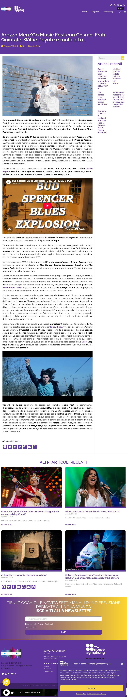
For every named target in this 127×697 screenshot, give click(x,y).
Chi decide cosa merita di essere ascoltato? (103, 98)
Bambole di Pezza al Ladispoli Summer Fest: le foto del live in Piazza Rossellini (102, 122)
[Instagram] (114, 5)
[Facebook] (111, 5)
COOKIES (25, 685)
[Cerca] (122, 58)
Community (108, 12)
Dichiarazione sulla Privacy (96, 694)
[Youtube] (121, 5)
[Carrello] (120, 11)
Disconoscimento (50, 659)
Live (24, 46)
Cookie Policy (81, 694)
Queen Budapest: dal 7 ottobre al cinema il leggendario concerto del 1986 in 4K (103, 79)
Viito (84, 342)
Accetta (91, 688)
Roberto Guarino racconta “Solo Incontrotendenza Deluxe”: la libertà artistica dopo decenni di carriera (92, 576)
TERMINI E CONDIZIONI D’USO (46, 685)
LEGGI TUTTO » (6, 525)
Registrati (95, 12)
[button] (122, 664)
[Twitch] (117, 5)
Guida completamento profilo (55, 656)
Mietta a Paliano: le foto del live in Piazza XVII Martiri (117, 76)
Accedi (84, 12)
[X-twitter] (124, 5)
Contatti (47, 654)
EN (121, 8)
